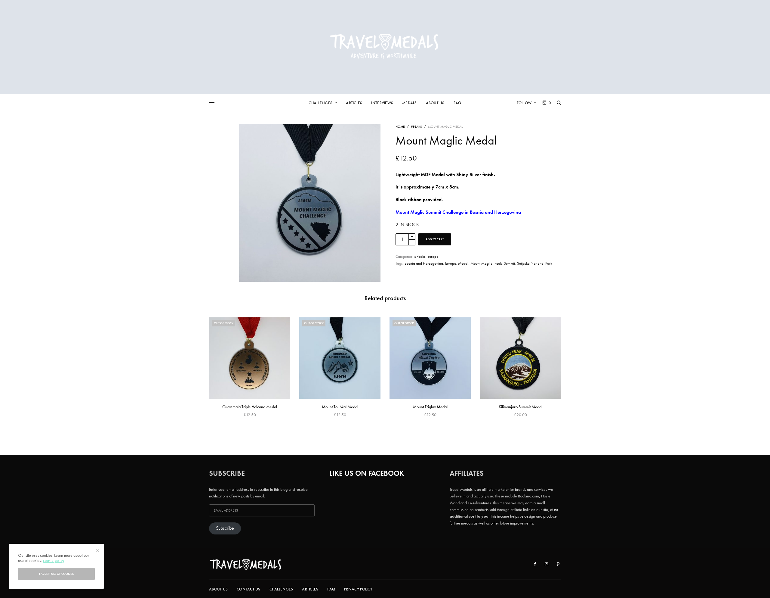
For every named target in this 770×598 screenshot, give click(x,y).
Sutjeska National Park (534, 263)
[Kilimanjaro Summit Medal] (520, 358)
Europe (432, 256)
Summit (509, 263)
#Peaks (416, 126)
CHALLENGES (281, 589)
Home (400, 126)
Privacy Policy (358, 589)
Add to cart (435, 239)
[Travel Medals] (385, 47)
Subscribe (225, 528)
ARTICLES (310, 589)
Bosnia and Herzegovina (424, 263)
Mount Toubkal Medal (340, 407)
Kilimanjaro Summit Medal (520, 407)
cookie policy (53, 560)
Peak (498, 263)
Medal (463, 263)
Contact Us (248, 589)
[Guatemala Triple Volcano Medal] (249, 358)
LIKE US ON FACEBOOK (366, 473)
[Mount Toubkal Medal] (339, 358)
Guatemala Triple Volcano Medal (249, 407)
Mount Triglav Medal (430, 407)
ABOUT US (218, 589)
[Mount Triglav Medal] (430, 358)
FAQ (331, 589)
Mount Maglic (481, 263)
